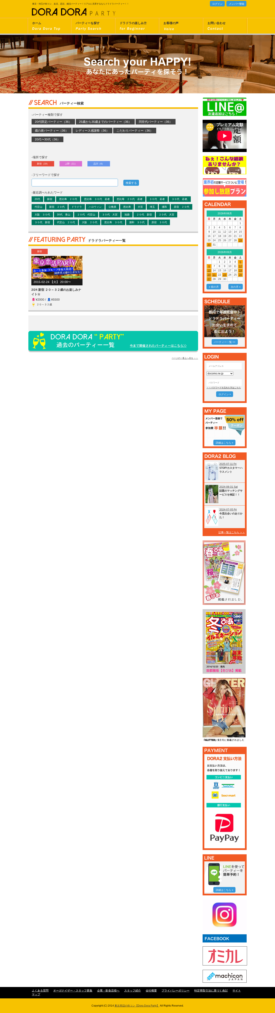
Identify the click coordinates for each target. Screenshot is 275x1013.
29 (240, 240)
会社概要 (151, 990)
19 (240, 270)
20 (209, 274)
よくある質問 (40, 990)
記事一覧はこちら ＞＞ (231, 532)
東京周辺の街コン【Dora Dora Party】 (137, 1005)
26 (240, 274)
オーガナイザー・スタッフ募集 (72, 990)
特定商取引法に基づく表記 (211, 990)
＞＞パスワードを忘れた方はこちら (223, 387)
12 (240, 266)
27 (209, 279)
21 (214, 274)
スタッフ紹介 (132, 990)
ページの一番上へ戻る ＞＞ (185, 358)
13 (209, 270)
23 (224, 274)
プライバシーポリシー (175, 990)
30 (209, 244)
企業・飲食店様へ (108, 990)
